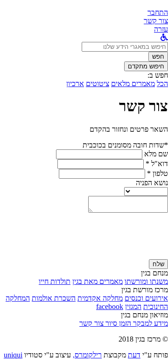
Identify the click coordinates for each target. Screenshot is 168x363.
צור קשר (91, 323)
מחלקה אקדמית (100, 298)
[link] (156, 21)
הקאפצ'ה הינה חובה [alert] (140, 255)
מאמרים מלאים (133, 83)
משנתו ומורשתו (146, 281)
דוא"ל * (157, 164)
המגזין (133, 306)
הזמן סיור (117, 323)
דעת (134, 355)
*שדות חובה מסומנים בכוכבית (125, 145)
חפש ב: (157, 75)
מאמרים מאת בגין (97, 281)
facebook (109, 306)
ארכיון (75, 83)
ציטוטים (97, 83)
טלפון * (157, 173)
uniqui (13, 355)
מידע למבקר (149, 323)
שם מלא (156, 154)
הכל (162, 83)
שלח (158, 264)
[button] (157, 12)
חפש (158, 56)
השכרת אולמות (54, 298)
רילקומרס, (87, 355)
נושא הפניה (152, 183)
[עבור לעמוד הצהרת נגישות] (164, 37)
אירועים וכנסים (146, 298)
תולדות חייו (54, 281)
